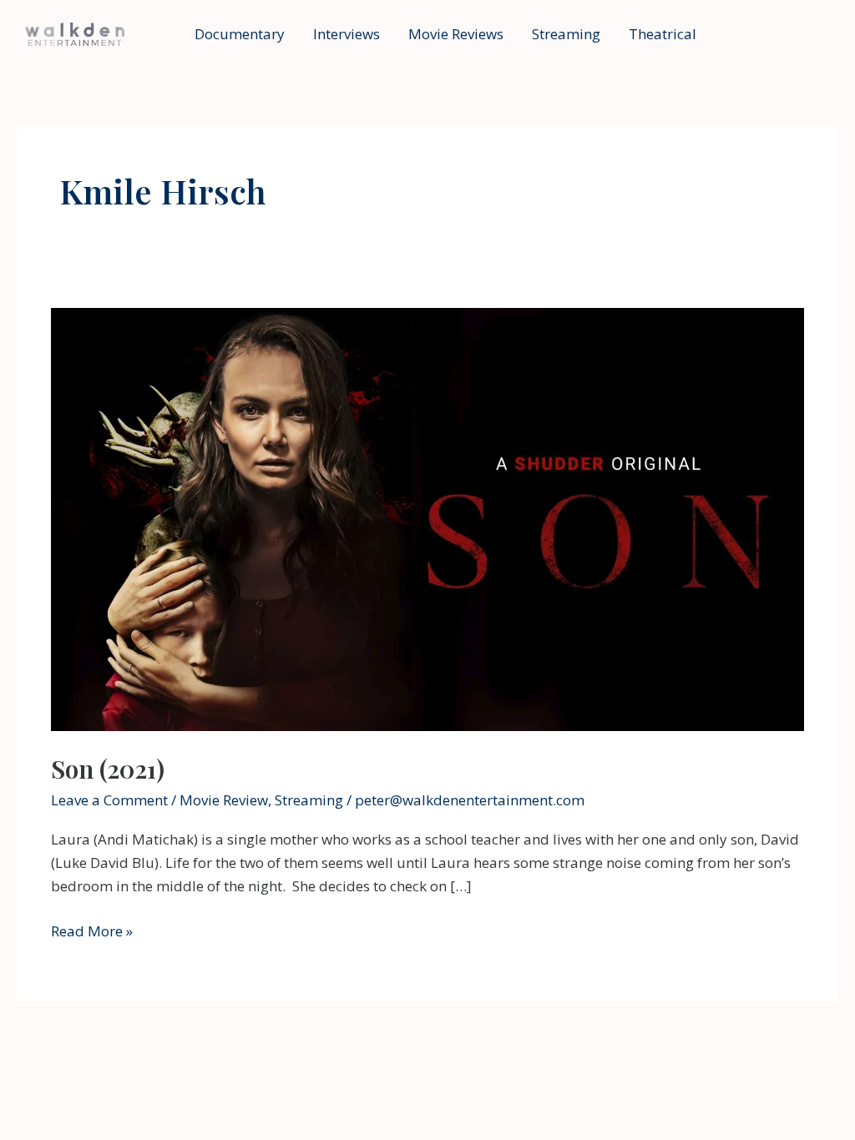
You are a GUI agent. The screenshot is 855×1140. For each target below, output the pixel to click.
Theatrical (662, 33)
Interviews (346, 33)
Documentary (240, 33)
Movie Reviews (455, 33)
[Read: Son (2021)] (427, 517)
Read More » (92, 932)
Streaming (566, 33)
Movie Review (224, 800)
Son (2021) (107, 768)
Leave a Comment (109, 800)
